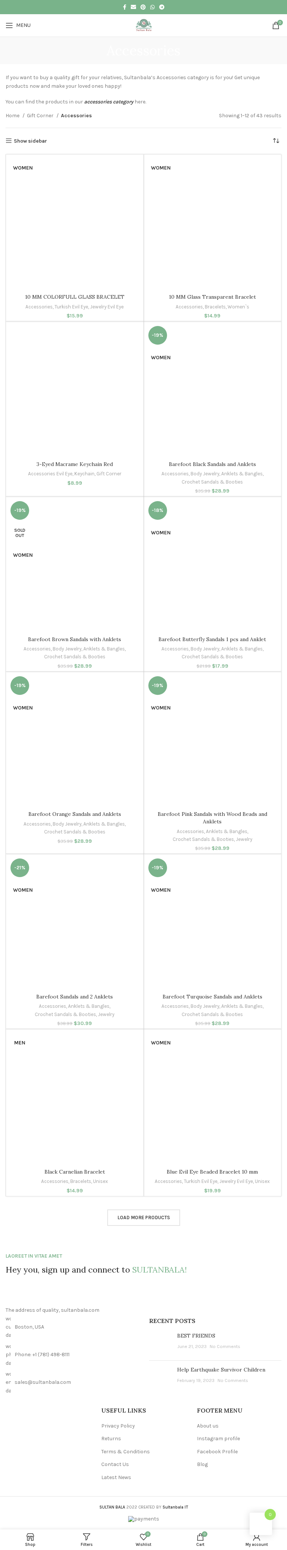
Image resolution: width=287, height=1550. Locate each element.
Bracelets (215, 307)
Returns (111, 1438)
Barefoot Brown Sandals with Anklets (74, 639)
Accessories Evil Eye (50, 473)
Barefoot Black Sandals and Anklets (212, 464)
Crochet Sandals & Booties (212, 482)
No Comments (225, 1346)
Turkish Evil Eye (71, 307)
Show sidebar (30, 141)
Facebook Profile (217, 1451)
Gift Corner (41, 115)
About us (208, 1426)
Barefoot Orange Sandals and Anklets (74, 814)
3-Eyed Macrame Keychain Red (75, 464)
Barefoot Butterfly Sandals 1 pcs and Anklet (212, 639)
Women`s (238, 307)
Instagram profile (218, 1438)
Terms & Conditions (125, 1451)
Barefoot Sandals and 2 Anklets (74, 996)
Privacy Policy (118, 1426)
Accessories (39, 307)
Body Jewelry (205, 473)
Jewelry (244, 839)
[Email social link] (133, 7)
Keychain (84, 473)
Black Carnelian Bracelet (74, 1171)
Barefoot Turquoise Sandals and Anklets (212, 996)
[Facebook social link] (125, 7)
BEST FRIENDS (196, 1335)
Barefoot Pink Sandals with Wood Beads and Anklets (212, 818)
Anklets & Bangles (242, 473)
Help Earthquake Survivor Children (221, 1369)
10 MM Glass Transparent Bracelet (212, 296)
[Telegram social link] (162, 7)
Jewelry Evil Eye (107, 307)
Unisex (100, 1181)
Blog (202, 1464)
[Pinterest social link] (143, 7)
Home (13, 115)
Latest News (116, 1477)
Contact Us (115, 1464)
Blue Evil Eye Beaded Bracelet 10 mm (212, 1171)
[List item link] (72, 1354)
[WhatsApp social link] (152, 7)
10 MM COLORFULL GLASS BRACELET (74, 296)
